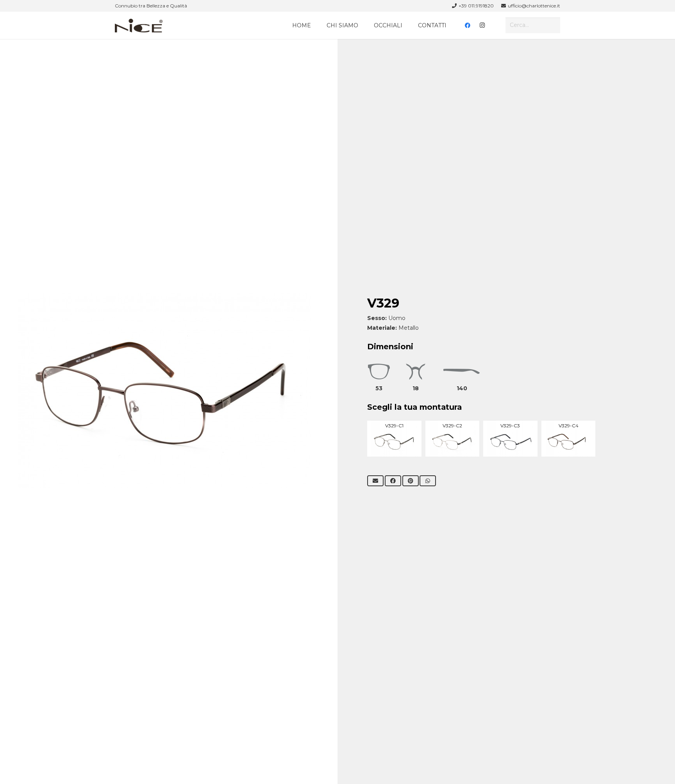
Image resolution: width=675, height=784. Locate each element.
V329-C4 (569, 425)
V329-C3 (510, 425)
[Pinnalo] (410, 480)
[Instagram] (482, 25)
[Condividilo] (393, 480)
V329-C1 (394, 425)
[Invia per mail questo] (375, 480)
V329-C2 (452, 425)
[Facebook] (467, 25)
